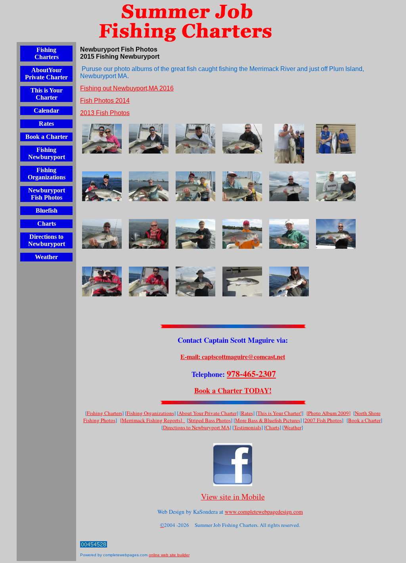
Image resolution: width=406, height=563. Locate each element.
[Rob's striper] (242, 234)
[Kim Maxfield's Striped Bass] (195, 234)
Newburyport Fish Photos (46, 194)
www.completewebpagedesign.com (264, 511)
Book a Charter (46, 136)
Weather (46, 257)
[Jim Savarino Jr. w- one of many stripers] (242, 139)
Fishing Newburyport (46, 153)
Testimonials (247, 427)
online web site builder (169, 555)
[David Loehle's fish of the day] (336, 234)
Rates (46, 123)
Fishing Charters (46, 53)
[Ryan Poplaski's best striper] (149, 139)
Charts (46, 223)
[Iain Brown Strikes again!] (149, 186)
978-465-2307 (251, 373)
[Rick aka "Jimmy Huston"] (102, 234)
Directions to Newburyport (46, 240)
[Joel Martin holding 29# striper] (289, 143)
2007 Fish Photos (323, 420)
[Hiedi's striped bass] (289, 234)
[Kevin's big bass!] (289, 186)
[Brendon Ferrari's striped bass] (102, 281)
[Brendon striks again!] (149, 281)
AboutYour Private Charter (46, 74)
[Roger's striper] (102, 186)
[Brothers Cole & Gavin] (336, 139)
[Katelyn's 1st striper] (195, 186)
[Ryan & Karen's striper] (102, 139)
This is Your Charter (47, 94)
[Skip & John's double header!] (336, 186)
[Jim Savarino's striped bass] (195, 139)
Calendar (46, 110)
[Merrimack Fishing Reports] (152, 420)
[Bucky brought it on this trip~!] (149, 234)
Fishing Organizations (46, 174)
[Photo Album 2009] (328, 413)
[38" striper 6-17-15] (242, 281)
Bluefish (46, 210)
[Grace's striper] (289, 281)
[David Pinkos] (195, 281)
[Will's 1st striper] (242, 186)
